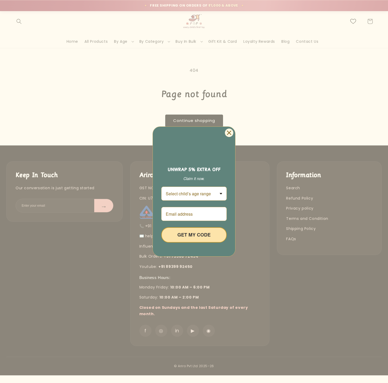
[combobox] (194, 194)
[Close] (229, 132)
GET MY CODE (194, 234)
